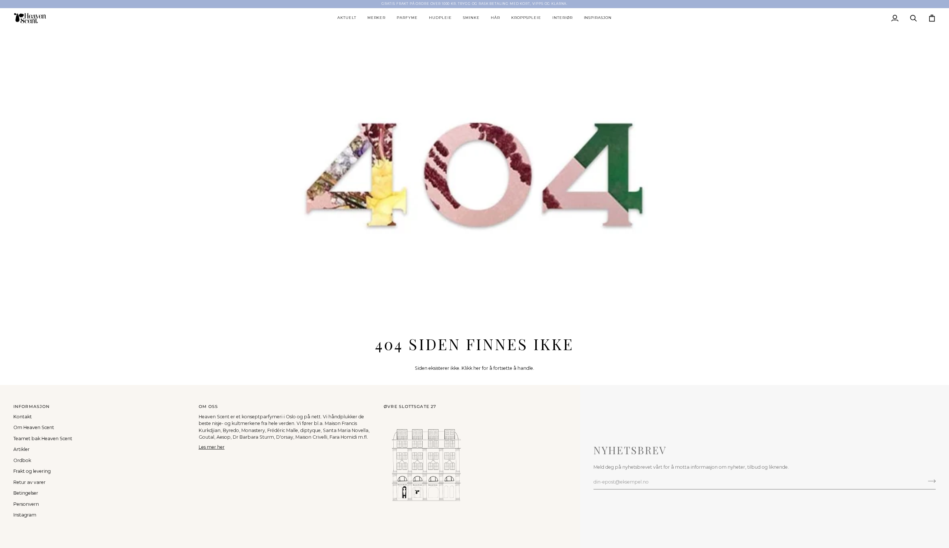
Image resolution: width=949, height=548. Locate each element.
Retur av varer (29, 482)
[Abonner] (929, 481)
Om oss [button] (208, 406)
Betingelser (25, 493)
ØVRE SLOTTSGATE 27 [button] (410, 406)
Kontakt (22, 416)
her (477, 368)
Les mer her (212, 447)
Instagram (24, 515)
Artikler (21, 449)
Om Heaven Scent (33, 427)
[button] (347, 18)
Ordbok (22, 460)
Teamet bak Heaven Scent (42, 438)
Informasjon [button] (31, 406)
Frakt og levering (32, 471)
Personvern (26, 504)
